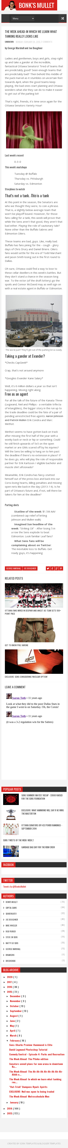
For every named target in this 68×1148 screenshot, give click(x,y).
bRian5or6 (10, 955)
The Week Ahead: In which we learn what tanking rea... (35, 1080)
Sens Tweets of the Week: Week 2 (18, 840)
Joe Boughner (30, 568)
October (15, 1006)
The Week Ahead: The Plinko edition (28, 1059)
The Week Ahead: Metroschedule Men (29, 1096)
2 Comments (46, 41)
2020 (10, 977)
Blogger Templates (50, 1143)
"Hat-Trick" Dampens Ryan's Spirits (28, 1087)
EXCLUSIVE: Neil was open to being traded (31, 1091)
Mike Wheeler (11, 925)
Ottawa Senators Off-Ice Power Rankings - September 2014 (41, 826)
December (15, 996)
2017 (10, 982)
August (14, 1016)
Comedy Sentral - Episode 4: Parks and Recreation (37, 1054)
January (14, 1102)
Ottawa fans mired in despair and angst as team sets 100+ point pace (33, 612)
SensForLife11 (11, 913)
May (12, 1025)
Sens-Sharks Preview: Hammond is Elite (30, 1045)
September (16, 1011)
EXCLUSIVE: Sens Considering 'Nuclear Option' (26, 676)
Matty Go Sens (12, 943)
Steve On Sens (11, 937)
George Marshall (13, 568)
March (13, 1035)
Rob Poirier (11, 931)
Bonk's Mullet (12, 902)
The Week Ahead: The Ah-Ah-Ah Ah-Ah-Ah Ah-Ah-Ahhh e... (36, 1073)
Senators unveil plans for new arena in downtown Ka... (36, 1065)
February (15, 1040)
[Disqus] (34, 735)
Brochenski (11, 961)
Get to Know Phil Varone (16, 645)
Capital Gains (11, 907)
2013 (10, 1113)
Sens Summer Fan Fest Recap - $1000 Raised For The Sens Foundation (42, 796)
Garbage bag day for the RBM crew (38, 847)
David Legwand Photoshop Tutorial (28, 1049)
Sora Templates (28, 1143)
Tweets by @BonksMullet (14, 886)
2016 (10, 987)
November (15, 1001)
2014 (10, 1108)
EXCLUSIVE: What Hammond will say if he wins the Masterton (42, 811)
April (13, 1030)
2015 (10, 991)
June (13, 1021)
